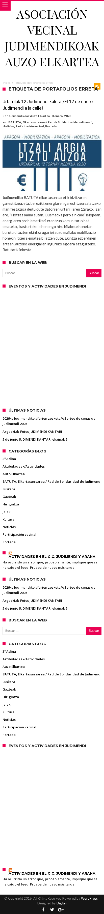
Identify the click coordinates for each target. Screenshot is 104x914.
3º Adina (9, 458)
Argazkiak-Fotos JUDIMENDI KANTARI (32, 431)
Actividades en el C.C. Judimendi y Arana (52, 556)
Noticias (8, 126)
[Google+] (61, 910)
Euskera (9, 489)
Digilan (62, 903)
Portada (51, 126)
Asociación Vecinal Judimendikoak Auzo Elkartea (52, 37)
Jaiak (6, 511)
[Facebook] (43, 910)
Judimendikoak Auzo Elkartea (29, 116)
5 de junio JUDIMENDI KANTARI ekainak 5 (35, 439)
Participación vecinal (29, 126)
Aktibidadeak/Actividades (24, 466)
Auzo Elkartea (14, 474)
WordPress (89, 898)
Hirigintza (11, 504)
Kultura (8, 519)
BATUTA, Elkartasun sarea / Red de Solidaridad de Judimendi (50, 122)
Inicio (6, 82)
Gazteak (9, 496)
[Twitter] (52, 910)
